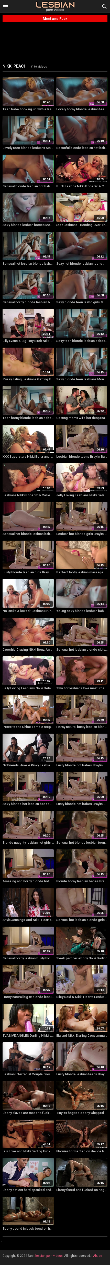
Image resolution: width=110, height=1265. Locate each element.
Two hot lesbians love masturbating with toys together (81, 688)
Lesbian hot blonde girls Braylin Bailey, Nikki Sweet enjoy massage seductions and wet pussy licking (81, 534)
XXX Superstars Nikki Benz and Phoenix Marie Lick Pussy (28, 456)
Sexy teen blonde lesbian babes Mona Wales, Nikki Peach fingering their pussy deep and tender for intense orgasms (81, 341)
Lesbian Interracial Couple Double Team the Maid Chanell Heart (28, 1074)
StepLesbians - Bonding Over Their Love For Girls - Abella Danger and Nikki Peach (81, 225)
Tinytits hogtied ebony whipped (80, 1113)
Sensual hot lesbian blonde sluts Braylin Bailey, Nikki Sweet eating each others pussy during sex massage (81, 649)
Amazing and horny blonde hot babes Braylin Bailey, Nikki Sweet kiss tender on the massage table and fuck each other (28, 881)
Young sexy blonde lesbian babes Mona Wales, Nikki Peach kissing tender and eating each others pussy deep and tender (81, 611)
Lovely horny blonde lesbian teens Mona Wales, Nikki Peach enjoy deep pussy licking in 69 (81, 109)
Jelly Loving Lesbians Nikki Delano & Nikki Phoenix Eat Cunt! (81, 495)
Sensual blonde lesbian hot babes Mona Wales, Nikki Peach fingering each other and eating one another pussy (28, 186)
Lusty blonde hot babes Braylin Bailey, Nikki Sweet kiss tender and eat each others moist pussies (81, 765)
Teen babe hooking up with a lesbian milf (28, 109)
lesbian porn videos (49, 1256)
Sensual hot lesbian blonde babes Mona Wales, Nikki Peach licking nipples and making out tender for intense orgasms (28, 263)
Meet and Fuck (55, 19)
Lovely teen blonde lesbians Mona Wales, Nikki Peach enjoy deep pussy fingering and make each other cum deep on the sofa (28, 148)
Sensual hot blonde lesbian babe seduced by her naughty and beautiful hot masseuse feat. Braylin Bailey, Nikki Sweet (28, 534)
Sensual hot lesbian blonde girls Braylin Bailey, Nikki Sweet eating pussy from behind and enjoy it (81, 920)
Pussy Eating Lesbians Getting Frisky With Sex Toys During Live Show (28, 379)
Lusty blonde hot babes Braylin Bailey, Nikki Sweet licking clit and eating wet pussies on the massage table (81, 804)
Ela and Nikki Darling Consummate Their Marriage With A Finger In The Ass (81, 1035)
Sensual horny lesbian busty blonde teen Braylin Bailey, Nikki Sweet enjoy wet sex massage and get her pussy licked (28, 958)
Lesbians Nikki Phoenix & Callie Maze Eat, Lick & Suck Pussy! (28, 495)
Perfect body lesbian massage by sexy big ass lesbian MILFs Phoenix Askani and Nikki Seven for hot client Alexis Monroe (81, 572)
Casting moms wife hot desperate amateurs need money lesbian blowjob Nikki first (81, 418)
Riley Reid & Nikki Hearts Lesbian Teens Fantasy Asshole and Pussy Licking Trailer (81, 997)
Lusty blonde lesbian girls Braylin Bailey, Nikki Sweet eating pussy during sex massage (28, 572)
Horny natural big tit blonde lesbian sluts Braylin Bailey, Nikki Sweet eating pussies (28, 997)
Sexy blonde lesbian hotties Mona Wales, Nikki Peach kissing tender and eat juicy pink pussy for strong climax (28, 225)
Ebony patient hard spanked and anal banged (28, 1190)
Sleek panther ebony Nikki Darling (81, 958)
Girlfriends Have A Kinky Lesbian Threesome (28, 765)
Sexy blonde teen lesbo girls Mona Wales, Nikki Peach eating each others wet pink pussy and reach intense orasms (81, 302)
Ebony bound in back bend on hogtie (28, 1228)
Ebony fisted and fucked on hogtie (81, 1190)
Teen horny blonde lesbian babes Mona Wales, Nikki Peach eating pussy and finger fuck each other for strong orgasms (28, 418)
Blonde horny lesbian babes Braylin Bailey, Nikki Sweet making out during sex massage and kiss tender (81, 881)
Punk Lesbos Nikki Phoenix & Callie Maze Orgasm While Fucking (81, 186)
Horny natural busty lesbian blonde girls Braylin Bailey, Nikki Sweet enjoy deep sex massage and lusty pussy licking (81, 727)
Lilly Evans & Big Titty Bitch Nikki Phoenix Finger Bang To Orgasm (28, 341)
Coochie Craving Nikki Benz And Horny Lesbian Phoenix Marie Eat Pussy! (28, 649)
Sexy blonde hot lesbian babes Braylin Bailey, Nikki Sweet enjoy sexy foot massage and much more (28, 804)
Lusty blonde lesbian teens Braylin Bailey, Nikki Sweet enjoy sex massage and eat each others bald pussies (81, 1074)
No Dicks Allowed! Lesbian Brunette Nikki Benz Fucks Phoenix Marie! (28, 611)
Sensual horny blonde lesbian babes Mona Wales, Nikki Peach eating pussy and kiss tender (28, 302)
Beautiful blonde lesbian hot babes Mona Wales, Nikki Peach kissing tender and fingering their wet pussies (81, 148)
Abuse (97, 1256)
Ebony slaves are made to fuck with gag (28, 1113)
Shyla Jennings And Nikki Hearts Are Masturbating (28, 920)
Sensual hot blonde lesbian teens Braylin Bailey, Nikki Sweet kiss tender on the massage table (81, 842)
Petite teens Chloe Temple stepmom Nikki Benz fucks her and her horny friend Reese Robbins (28, 727)
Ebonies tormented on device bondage (81, 1151)
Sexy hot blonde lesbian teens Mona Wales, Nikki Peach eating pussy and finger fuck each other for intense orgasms (81, 263)
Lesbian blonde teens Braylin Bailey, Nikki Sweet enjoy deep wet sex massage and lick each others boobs (81, 456)
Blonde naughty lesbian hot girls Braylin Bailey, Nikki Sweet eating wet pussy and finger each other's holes (28, 842)
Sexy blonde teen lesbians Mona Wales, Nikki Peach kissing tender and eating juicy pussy (81, 379)
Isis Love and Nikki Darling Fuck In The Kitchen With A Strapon (28, 1151)
